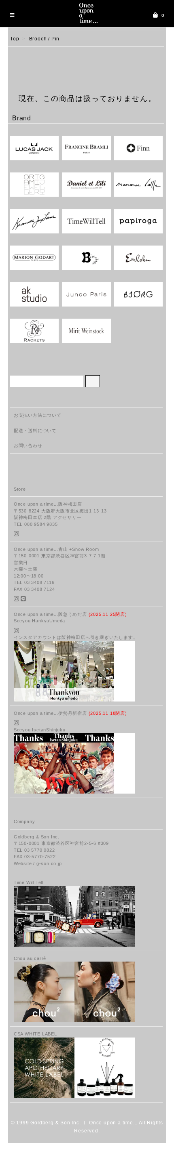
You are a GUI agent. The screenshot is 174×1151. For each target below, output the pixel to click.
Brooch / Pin (44, 39)
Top (14, 39)
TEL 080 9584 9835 (36, 524)
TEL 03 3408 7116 (34, 582)
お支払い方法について (38, 415)
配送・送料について (35, 430)
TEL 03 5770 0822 (34, 850)
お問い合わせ (28, 445)
